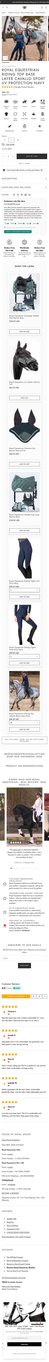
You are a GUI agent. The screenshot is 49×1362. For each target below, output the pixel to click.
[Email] (29, 195)
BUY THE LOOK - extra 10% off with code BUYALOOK (24, 740)
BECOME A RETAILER (10, 1193)
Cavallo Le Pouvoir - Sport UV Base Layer (21, 13)
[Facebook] (14, 195)
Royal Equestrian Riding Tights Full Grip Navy (24, 582)
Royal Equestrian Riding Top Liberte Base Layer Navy (21, 714)
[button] (3, 7)
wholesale (11, 1184)
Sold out (24, 398)
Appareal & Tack (13, 1229)
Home (4, 13)
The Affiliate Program (15, 1257)
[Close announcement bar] (46, 1)
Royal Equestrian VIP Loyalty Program (16, 1237)
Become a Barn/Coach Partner (18, 1264)
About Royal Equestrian (11, 1140)
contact (10, 1154)
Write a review (16, 996)
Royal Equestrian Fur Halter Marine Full (24, 383)
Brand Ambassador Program (17, 1260)
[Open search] (33, 996)
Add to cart (24, 331)
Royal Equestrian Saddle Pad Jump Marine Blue (24, 515)
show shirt (17, 849)
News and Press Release (11, 1286)
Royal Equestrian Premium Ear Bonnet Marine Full (22, 449)
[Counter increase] (13, 156)
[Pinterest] (22, 195)
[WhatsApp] (26, 195)
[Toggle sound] (38, 842)
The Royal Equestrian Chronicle (14, 1277)
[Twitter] (18, 195)
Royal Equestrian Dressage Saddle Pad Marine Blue (24, 316)
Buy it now (24, 163)
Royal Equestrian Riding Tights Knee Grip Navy (22, 648)
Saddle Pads (11, 1218)
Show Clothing (12, 1225)
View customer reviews (18, 231)
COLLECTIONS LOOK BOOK (18, 1232)
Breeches (10, 1222)
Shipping (4, 94)
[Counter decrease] (4, 156)
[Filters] (39, 996)
